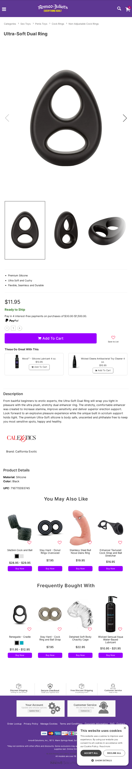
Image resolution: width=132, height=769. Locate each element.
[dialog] (103, 745)
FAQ (112, 723)
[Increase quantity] (19, 328)
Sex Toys (25, 23)
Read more (105, 746)
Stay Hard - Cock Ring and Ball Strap (50, 638)
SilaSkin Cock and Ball (19, 550)
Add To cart (52, 338)
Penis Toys (41, 23)
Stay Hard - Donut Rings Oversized (50, 551)
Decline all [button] (114, 753)
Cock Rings (58, 23)
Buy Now (19, 568)
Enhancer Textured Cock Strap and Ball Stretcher (110, 553)
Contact (121, 723)
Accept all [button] (91, 753)
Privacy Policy (31, 723)
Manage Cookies (49, 723)
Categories (10, 23)
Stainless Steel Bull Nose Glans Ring (80, 551)
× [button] (124, 728)
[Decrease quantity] (7, 328)
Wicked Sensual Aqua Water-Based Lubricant (110, 639)
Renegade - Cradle (20, 636)
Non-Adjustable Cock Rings (84, 23)
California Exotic (26, 451)
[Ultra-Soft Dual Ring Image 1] (66, 117)
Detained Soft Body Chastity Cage (80, 638)
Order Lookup (14, 723)
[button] (4, 9)
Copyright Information (96, 723)
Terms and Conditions (71, 723)
